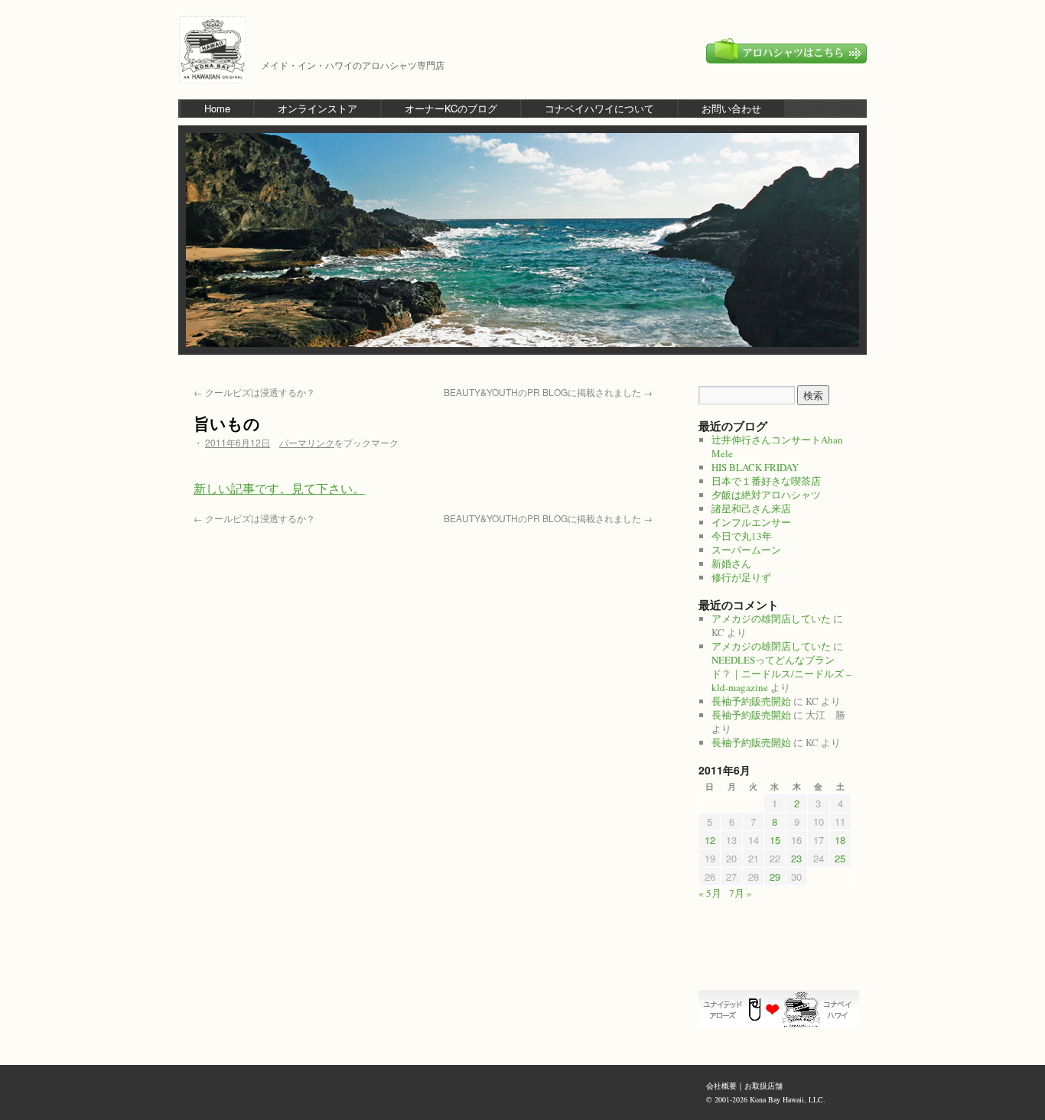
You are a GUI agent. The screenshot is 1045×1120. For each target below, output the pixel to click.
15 (775, 840)
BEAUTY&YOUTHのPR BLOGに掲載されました (548, 391)
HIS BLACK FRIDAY (755, 467)
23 (796, 858)
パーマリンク (306, 442)
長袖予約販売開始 (751, 701)
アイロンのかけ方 (778, 963)
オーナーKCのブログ (451, 108)
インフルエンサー (751, 522)
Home (217, 108)
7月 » (740, 893)
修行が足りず (741, 577)
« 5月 (709, 893)
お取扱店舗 (763, 1085)
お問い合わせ (731, 108)
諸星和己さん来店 (751, 508)
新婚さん (731, 563)
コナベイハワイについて (599, 108)
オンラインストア (317, 108)
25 (840, 858)
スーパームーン (746, 550)
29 (775, 876)
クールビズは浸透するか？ (254, 391)
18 (840, 840)
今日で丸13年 (741, 536)
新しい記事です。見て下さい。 (279, 488)
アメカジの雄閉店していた (771, 618)
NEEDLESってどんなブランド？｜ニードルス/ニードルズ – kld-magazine (781, 673)
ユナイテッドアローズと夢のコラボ (778, 1009)
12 (710, 840)
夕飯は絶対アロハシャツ (766, 495)
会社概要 (721, 1085)
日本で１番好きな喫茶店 (766, 481)
